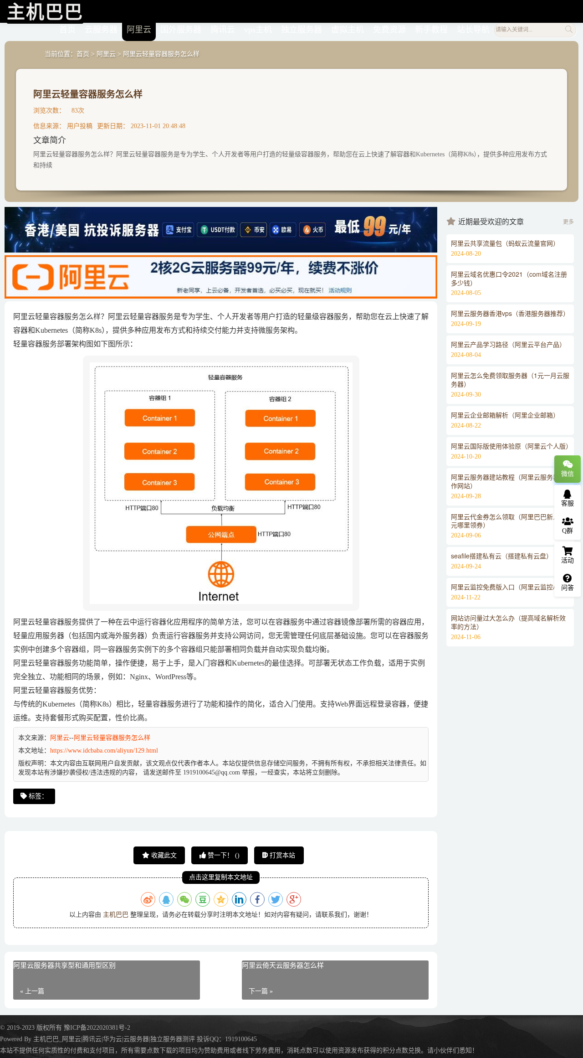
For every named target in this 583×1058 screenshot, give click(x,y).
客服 (567, 503)
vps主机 (258, 29)
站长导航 (473, 29)
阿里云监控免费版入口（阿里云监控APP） (511, 586)
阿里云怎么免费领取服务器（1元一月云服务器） (510, 379)
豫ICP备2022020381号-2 (97, 1027)
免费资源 (389, 29)
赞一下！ (223, 855)
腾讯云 (222, 29)
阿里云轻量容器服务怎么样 (88, 93)
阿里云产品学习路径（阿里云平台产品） (508, 344)
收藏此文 (163, 855)
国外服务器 (180, 29)
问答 (567, 587)
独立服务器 (301, 29)
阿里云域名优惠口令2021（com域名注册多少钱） (509, 278)
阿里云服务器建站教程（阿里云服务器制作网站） (508, 481)
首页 (67, 29)
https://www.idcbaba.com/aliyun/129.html (104, 750)
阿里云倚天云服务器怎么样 (283, 965)
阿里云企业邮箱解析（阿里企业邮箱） (505, 414)
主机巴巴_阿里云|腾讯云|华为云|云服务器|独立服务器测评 (114, 1039)
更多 (568, 222)
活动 (567, 560)
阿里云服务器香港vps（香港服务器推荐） (510, 313)
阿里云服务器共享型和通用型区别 (64, 965)
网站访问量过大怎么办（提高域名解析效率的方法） (508, 622)
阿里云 (139, 29)
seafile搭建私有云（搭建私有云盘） (501, 555)
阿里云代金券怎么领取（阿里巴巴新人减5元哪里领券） (510, 521)
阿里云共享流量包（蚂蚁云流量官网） (505, 243)
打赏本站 (281, 855)
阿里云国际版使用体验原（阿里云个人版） (511, 445)
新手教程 (431, 29)
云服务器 (101, 29)
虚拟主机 (347, 29)
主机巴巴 (115, 914)
